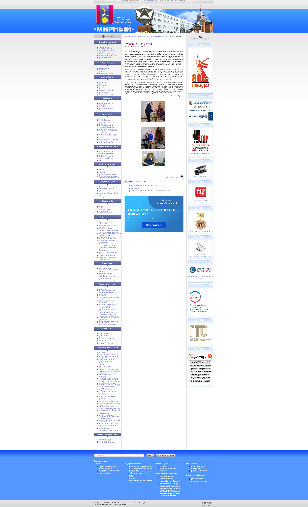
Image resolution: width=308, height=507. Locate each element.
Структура (102, 82)
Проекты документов (106, 89)
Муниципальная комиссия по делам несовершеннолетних (109, 379)
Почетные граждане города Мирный (200, 231)
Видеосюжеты (103, 211)
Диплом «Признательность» (108, 354)
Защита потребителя (106, 366)
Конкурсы (102, 169)
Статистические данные (107, 59)
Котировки (102, 171)
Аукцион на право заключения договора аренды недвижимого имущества (109, 371)
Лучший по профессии (199, 470)
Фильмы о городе (105, 473)
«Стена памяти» (104, 342)
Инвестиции (103, 296)
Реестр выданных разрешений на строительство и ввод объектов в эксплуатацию (109, 245)
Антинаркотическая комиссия (109, 381)
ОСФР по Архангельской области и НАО (107, 387)
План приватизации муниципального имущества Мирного (108, 269)
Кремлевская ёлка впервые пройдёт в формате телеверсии (149, 190)
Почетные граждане (198, 467)
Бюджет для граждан (106, 158)
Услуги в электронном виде (108, 192)
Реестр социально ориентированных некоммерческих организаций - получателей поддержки (171, 479)
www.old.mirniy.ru (153, 0)
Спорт (131, 475)
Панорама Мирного (105, 468)
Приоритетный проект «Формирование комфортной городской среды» (109, 416)
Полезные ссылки (105, 323)
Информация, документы (107, 174)
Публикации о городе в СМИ (109, 470)
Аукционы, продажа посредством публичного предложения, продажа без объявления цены (108, 275)
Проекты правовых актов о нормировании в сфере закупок (109, 177)
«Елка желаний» (135, 187)
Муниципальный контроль (108, 127)
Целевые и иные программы (108, 55)
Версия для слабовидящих (200, 39)
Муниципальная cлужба (107, 400)
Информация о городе (106, 54)
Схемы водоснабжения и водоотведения (107, 258)
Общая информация (106, 103)
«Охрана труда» (104, 413)
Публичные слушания (106, 91)
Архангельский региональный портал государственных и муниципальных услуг (200, 276)
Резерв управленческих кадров (109, 408)
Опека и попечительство (107, 383)
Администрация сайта (106, 443)
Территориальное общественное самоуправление (110, 429)
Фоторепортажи (104, 209)
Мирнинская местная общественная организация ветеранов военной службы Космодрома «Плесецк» (170, 492)
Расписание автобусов (199, 481)
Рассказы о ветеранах (106, 338)
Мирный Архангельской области (136, 37)
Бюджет (101, 160)
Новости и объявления (106, 110)
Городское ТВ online (200, 176)
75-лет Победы (104, 333)
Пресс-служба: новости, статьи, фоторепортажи (200, 255)
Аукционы (102, 173)
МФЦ (100, 190)
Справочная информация (107, 280)
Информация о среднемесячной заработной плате (140, 481)
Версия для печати (173, 177)
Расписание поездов (198, 480)
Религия (194, 472)
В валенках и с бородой (137, 192)
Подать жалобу (154, 225)
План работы (103, 122)
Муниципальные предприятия (140, 467)
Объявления (103, 294)
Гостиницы (133, 478)
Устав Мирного (104, 47)
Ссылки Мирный (104, 441)
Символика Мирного (105, 49)
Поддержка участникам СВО (108, 390)
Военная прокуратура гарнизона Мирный (106, 360)
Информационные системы (108, 139)
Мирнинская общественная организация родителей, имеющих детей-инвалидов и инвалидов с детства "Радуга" (171, 485)
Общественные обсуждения (108, 252)
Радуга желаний (134, 188)
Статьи (101, 208)
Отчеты (101, 71)
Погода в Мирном (197, 478)
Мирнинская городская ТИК (108, 407)
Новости (101, 206)
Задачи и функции (105, 121)
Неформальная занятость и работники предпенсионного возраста (108, 425)
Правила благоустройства (107, 239)
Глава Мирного (104, 68)
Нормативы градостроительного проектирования (110, 234)
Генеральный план (105, 229)
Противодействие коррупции (109, 401)
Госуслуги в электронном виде (109, 197)
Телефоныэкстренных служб (200, 199)
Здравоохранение (135, 473)
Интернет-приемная (106, 73)
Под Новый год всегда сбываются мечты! (143, 185)
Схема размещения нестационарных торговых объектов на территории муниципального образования (109, 313)
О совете (163, 467)
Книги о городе (104, 472)
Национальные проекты (107, 57)
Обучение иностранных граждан (110, 385)
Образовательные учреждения (140, 472)
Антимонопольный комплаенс (109, 136)
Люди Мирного (196, 468)
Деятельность (103, 85)
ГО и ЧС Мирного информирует (109, 395)
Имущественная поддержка (108, 321)
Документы (102, 70)
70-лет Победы (104, 335)
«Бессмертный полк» (106, 344)
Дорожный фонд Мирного (107, 129)
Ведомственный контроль (107, 134)
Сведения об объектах (106, 237)
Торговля (102, 368)
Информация (103, 92)
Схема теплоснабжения (107, 256)
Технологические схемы (107, 188)
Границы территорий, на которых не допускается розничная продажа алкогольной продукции (107, 306)
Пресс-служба (153, 37)
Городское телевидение (107, 213)
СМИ (131, 477)
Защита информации (106, 141)
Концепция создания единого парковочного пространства (109, 231)
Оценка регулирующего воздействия (107, 301)
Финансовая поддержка (107, 291)
